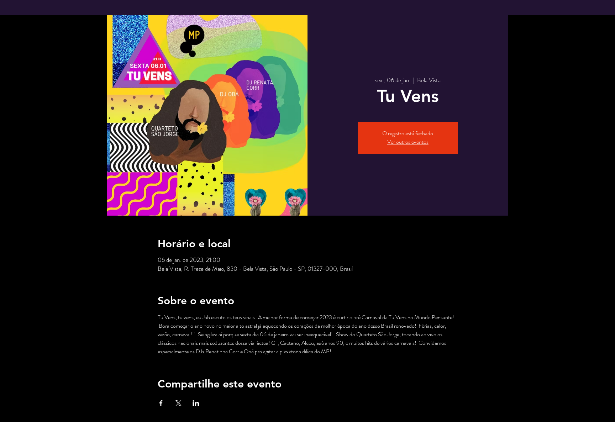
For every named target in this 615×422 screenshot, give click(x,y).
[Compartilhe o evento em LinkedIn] (196, 403)
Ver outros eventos (408, 142)
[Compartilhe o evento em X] (178, 403)
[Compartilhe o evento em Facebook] (161, 403)
